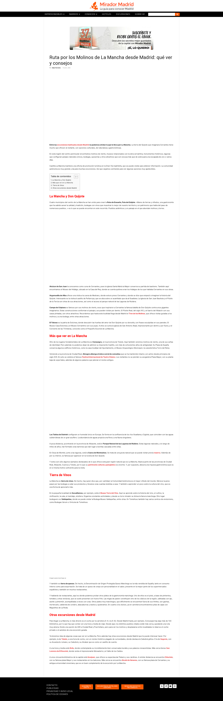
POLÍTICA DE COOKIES (57, 694)
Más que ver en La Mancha (62, 183)
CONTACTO (51, 685)
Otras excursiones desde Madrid (65, 188)
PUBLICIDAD (52, 688)
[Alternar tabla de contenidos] (74, 177)
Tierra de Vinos (58, 185)
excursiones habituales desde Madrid (73, 145)
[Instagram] (175, 686)
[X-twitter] (162, 686)
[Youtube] (170, 686)
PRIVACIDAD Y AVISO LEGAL (59, 691)
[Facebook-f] (166, 686)
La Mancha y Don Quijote (61, 180)
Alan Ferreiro (56, 68)
